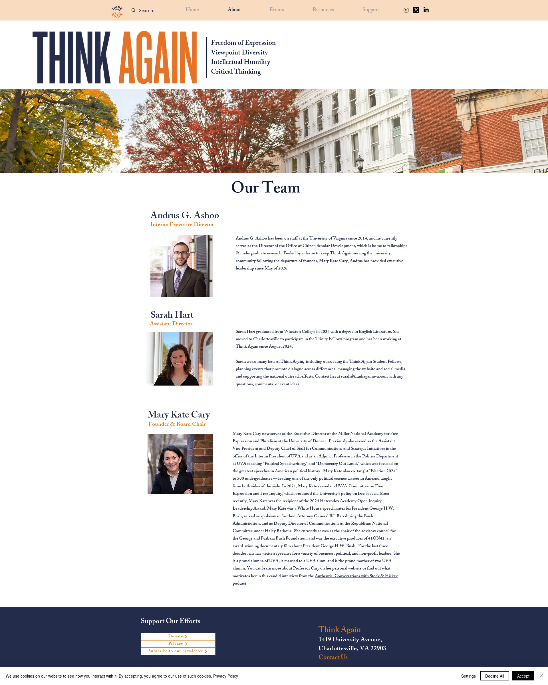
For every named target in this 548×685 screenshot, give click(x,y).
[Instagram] (406, 10)
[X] (416, 10)
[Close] (541, 675)
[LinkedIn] (426, 10)
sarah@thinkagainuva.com (364, 377)
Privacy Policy (225, 676)
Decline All (494, 676)
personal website (347, 569)
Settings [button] (468, 676)
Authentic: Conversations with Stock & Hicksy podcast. (315, 580)
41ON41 (375, 539)
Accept (523, 676)
